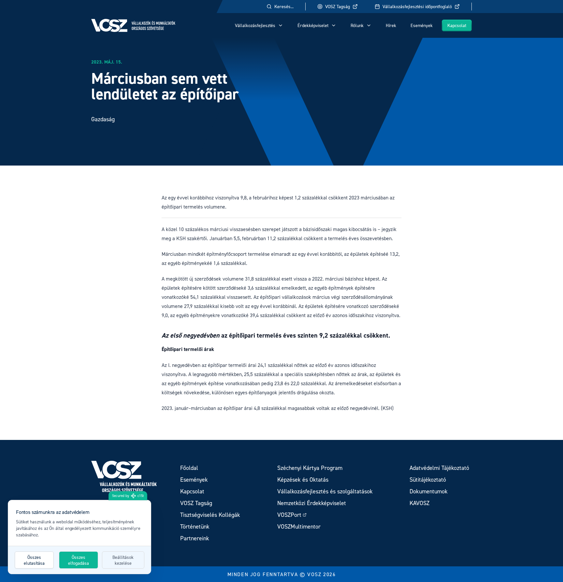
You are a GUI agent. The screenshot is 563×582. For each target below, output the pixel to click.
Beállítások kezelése (123, 560)
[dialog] (79, 537)
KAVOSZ (419, 503)
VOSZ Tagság (337, 6)
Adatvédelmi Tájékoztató (439, 467)
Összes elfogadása (78, 560)
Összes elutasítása (34, 560)
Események (422, 25)
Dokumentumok (429, 491)
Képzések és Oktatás (302, 479)
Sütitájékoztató (428, 479)
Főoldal (189, 467)
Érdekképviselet (312, 25)
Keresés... (284, 6)
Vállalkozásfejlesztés (255, 25)
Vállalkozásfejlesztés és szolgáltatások (325, 491)
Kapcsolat (456, 25)
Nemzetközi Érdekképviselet (311, 503)
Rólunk (357, 25)
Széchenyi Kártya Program (309, 467)
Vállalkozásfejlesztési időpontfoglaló (417, 6)
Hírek (391, 25)
